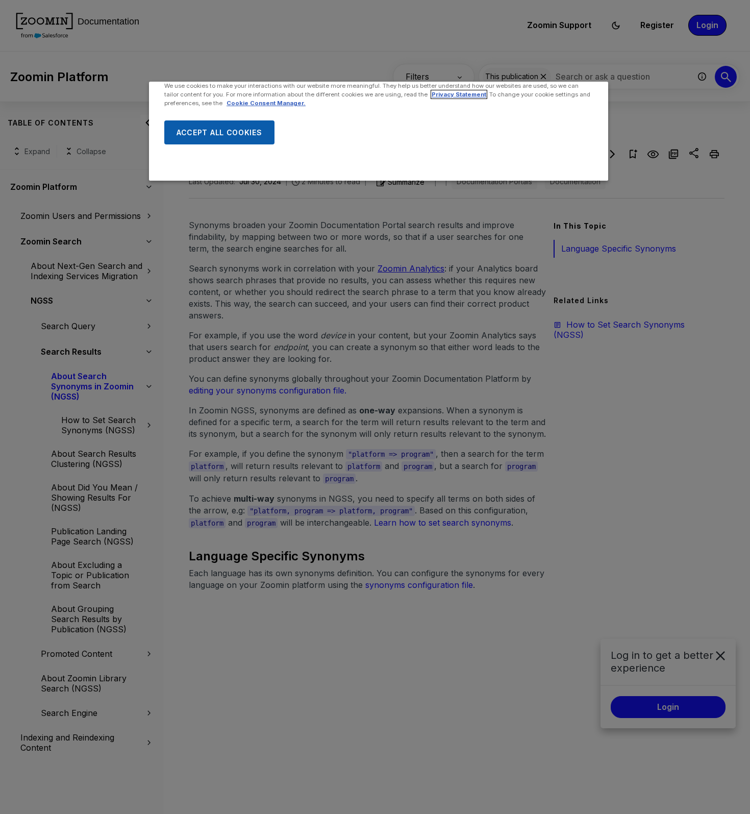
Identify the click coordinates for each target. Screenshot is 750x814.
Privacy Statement (459, 94)
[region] (378, 131)
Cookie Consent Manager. (266, 103)
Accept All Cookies (219, 132)
